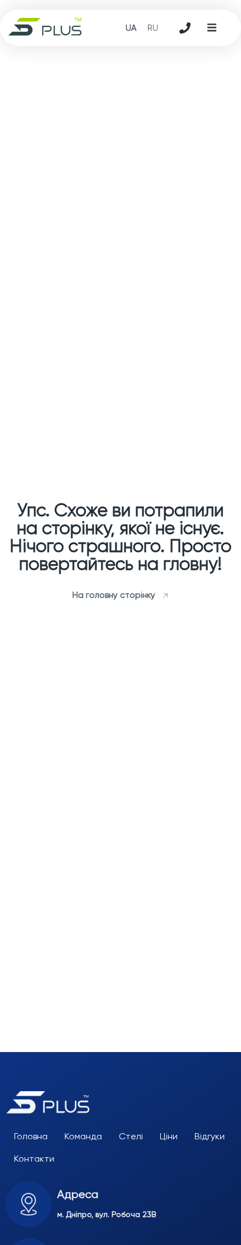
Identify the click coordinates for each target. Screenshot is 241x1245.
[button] (212, 28)
